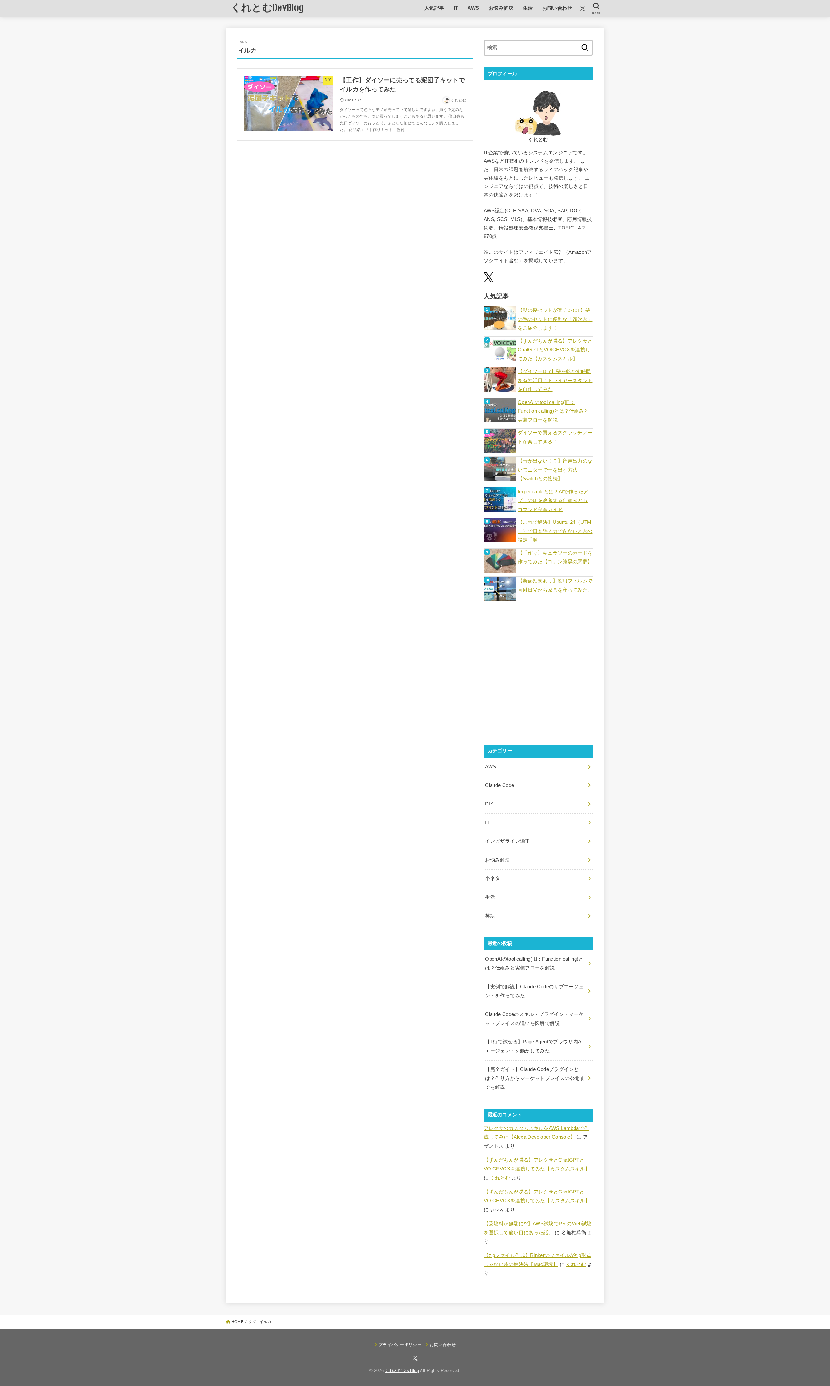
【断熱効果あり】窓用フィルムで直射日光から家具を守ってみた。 (555, 585)
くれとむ (500, 1177)
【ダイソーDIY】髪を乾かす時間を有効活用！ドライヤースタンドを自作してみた (555, 380)
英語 (490, 916)
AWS (473, 8)
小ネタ (492, 878)
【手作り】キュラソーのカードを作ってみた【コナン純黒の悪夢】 (555, 557)
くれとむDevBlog (267, 8)
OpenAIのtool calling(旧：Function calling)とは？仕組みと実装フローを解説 (553, 411)
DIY (489, 803)
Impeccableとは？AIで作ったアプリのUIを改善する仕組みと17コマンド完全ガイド (553, 500)
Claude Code (499, 785)
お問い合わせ (557, 8)
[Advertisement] (538, 679)
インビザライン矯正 (507, 841)
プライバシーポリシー (399, 1344)
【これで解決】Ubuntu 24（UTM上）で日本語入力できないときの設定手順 (555, 531)
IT (456, 8)
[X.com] (583, 8)
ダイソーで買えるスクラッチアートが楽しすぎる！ (555, 437)
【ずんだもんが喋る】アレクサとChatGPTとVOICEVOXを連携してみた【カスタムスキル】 (555, 349)
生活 (528, 8)
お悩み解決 (501, 8)
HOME (237, 1322)
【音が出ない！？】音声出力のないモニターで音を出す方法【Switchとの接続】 (555, 469)
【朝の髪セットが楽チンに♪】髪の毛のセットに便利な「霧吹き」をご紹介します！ (555, 319)
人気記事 (434, 8)
